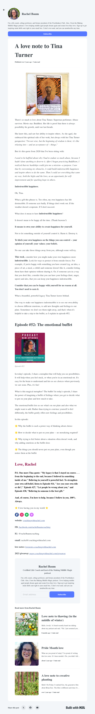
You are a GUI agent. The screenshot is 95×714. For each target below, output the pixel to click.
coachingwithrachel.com (34, 520)
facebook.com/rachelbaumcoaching (34, 527)
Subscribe (47, 33)
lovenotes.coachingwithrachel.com (40, 546)
